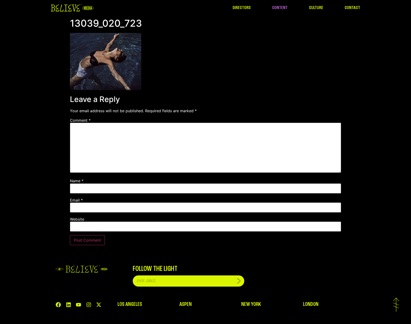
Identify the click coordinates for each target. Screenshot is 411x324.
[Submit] (239, 281)
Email (76, 200)
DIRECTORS (242, 7)
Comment (80, 120)
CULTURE (316, 7)
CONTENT (280, 7)
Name (76, 181)
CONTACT (352, 7)
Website (77, 219)
